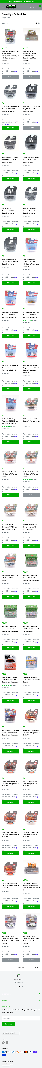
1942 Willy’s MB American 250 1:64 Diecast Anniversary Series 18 (10, 368)
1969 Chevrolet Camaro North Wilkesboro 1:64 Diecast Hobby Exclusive (10, 680)
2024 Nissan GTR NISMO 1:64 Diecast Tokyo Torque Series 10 (10, 834)
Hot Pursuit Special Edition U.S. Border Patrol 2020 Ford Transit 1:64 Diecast (31, 940)
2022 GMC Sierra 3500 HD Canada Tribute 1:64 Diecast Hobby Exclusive (31, 578)
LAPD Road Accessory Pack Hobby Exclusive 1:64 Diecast (31, 680)
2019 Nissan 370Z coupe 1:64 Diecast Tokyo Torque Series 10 (10, 885)
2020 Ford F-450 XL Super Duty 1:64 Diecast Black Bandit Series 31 (31, 109)
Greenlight (5, 63)
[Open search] (31, 7)
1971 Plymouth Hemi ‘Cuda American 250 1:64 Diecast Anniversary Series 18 (31, 315)
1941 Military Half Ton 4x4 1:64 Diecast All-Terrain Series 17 (10, 578)
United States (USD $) (9, 1033)
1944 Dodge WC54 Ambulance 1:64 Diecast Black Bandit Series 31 (9, 211)
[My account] (34, 7)
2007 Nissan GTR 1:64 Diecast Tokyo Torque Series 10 (30, 783)
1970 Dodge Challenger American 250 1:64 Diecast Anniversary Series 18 (10, 421)
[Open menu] (3, 7)
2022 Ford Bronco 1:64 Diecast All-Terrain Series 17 (31, 421)
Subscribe (8, 1024)
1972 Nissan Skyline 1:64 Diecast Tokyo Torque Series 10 (30, 834)
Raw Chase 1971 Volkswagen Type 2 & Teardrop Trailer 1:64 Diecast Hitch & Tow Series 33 (29, 55)
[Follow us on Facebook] (3, 1042)
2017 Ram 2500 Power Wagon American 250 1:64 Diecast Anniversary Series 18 (31, 369)
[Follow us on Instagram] (7, 1042)
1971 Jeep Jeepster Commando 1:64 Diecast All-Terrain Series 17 (9, 527)
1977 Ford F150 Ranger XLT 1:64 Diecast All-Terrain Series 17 (31, 474)
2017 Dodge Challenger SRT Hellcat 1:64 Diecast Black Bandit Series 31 (10, 262)
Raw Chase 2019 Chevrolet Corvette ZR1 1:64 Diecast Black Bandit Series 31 (10, 109)
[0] (38, 7)
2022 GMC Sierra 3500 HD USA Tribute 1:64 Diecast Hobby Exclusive (31, 629)
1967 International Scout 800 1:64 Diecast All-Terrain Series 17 (30, 527)
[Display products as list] (39, 23)
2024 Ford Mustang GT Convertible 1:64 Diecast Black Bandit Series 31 (31, 211)
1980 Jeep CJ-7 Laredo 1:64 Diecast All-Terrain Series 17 (9, 474)
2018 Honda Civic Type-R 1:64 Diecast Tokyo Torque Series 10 (31, 733)
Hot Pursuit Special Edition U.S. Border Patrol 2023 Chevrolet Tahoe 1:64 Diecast (10, 940)
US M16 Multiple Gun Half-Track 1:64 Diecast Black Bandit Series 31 (31, 160)
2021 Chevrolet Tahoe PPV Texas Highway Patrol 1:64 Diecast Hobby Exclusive (10, 733)
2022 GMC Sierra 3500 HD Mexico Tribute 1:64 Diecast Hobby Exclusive (10, 629)
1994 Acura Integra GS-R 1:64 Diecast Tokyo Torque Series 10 (10, 783)
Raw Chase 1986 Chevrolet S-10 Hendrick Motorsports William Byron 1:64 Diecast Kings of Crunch (10, 55)
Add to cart (10, 127)
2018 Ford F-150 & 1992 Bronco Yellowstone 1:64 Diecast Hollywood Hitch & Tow (31, 886)
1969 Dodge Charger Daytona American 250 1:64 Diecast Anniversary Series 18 (31, 263)
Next (36, 967)
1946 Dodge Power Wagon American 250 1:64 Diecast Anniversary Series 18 (10, 315)
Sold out (10, 77)
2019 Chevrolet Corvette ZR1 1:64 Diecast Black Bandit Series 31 (10, 160)
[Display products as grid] (36, 23)
